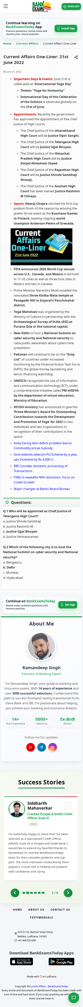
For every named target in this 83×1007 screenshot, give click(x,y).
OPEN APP (74, 6)
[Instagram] (52, 747)
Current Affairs (27, 43)
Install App (68, 28)
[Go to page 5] (39, 893)
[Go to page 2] (27, 893)
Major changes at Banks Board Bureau (42, 489)
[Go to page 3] (31, 893)
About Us (36, 909)
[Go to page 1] (15, 892)
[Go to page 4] (35, 893)
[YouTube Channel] (30, 747)
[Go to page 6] (43, 893)
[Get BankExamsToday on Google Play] (61, 961)
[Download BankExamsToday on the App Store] (21, 961)
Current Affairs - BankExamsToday (48, 986)
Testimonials (41, 917)
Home (7, 43)
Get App (70, 604)
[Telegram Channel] (41, 747)
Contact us (60, 909)
